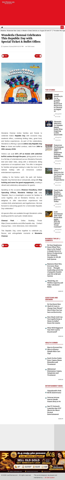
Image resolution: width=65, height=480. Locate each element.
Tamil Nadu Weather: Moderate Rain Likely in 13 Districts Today (58, 195)
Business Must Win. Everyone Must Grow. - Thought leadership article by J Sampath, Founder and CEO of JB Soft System (55, 270)
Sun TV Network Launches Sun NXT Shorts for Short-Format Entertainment (54, 410)
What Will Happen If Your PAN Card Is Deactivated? (55, 330)
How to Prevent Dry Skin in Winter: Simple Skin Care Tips (54, 350)
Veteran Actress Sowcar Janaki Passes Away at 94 (54, 399)
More (60, 291)
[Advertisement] (41, 13)
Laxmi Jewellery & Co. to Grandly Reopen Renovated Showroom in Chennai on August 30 (58, 103)
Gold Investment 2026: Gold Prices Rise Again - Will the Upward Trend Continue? (58, 219)
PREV (6, 56)
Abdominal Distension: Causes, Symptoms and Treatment (54, 372)
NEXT (37, 56)
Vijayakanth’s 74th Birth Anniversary (54, 392)
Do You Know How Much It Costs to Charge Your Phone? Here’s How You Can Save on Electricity (54, 308)
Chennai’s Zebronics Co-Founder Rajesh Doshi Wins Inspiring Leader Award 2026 (58, 128)
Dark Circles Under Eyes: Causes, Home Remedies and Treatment (54, 361)
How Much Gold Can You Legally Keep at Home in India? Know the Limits (54, 320)
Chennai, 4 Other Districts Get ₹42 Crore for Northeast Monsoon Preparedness (59, 174)
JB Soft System (49, 477)
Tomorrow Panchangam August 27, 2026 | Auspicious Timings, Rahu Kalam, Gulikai (59, 151)
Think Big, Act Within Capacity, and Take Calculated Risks (55, 284)
